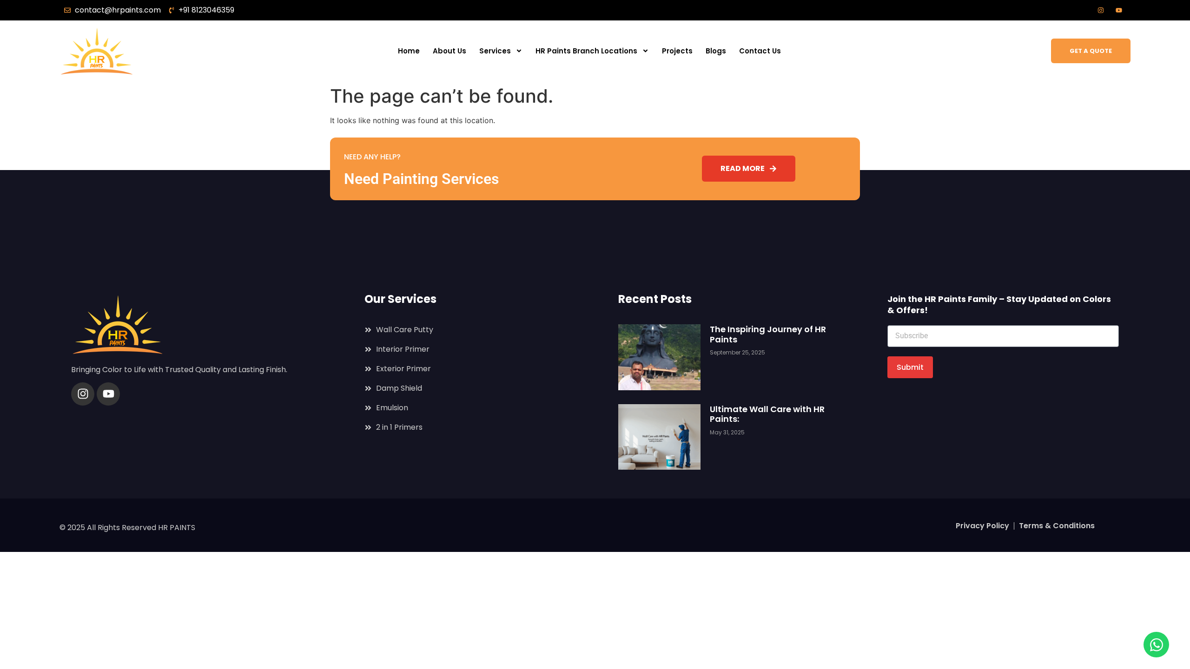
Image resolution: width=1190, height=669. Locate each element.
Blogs (716, 51)
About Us (449, 51)
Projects (677, 51)
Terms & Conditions (1057, 525)
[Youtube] (108, 394)
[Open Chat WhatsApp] (1156, 644)
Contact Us (760, 51)
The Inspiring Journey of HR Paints (768, 334)
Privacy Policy (982, 525)
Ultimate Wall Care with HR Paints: (767, 414)
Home (409, 51)
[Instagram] (82, 394)
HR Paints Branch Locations (586, 51)
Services (495, 51)
